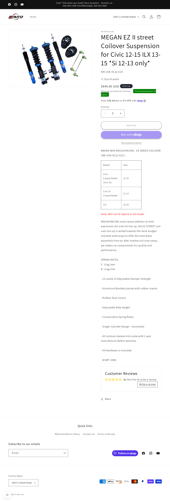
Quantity (105, 106)
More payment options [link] (131, 142)
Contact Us (89, 434)
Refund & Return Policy (67, 434)
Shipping (105, 91)
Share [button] (108, 398)
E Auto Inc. (20, 494)
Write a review (147, 384)
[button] (144, 16)
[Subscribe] (64, 453)
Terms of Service (106, 434)
